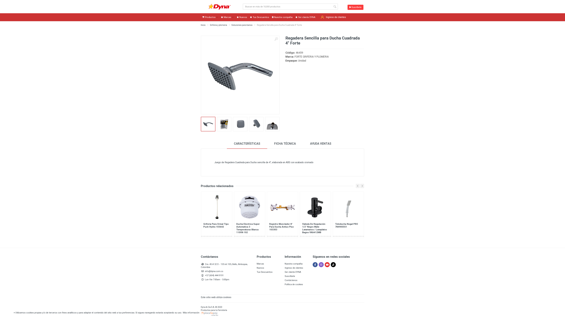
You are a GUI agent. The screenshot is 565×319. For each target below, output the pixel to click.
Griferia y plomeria (218, 25)
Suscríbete (356, 7)
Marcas (260, 263)
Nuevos (260, 268)
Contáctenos (291, 280)
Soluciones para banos (241, 25)
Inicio (203, 25)
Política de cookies (294, 284)
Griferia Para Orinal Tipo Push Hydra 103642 (216, 225)
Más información (191, 312)
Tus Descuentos (264, 272)
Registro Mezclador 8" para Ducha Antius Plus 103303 (281, 227)
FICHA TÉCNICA (285, 143)
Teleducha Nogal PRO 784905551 (346, 225)
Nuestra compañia (294, 263)
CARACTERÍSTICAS (247, 143)
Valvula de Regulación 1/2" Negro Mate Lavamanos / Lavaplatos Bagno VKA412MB (314, 228)
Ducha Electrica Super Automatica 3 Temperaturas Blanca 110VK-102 (248, 228)
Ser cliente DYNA (293, 272)
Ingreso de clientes (294, 268)
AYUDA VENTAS (320, 143)
